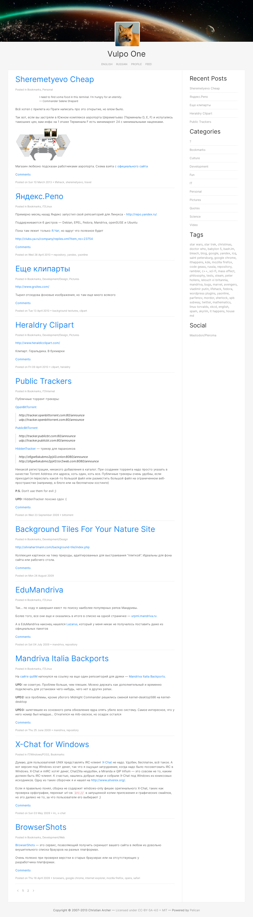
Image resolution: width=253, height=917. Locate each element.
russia (211, 266)
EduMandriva (39, 589)
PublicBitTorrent (26, 428)
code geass (198, 266)
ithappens (196, 262)
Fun (192, 175)
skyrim (203, 311)
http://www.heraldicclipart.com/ (37, 343)
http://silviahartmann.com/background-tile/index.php (52, 547)
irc (54, 813)
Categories (205, 131)
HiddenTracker (25, 448)
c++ (205, 271)
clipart (83, 310)
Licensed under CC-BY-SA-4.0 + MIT (141, 910)
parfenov (196, 298)
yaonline (83, 254)
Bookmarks (34, 89)
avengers (230, 284)
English (106, 64)
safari (136, 878)
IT (191, 183)
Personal (47, 89)
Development (199, 166)
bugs (207, 284)
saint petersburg (201, 258)
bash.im (228, 249)
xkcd (213, 307)
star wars (196, 244)
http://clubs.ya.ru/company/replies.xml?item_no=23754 (54, 239)
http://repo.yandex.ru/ (141, 214)
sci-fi (212, 271)
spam (193, 311)
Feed (148, 64)
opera (128, 878)
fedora (227, 289)
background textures (65, 310)
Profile (136, 64)
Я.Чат (55, 230)
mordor (209, 298)
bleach (194, 253)
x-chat (62, 813)
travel (87, 182)
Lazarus (71, 624)
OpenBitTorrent (25, 407)
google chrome (75, 878)
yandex (71, 254)
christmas (224, 244)
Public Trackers (43, 381)
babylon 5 (215, 249)
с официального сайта (131, 166)
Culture (195, 158)
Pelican (195, 910)
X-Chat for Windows (52, 744)
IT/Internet (48, 391)
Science (195, 216)
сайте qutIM (28, 676)
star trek (210, 244)
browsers (58, 878)
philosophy (197, 275)
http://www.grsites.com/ (32, 286)
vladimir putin (199, 289)
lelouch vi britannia (214, 280)
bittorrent (67, 514)
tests (210, 275)
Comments (23, 174)
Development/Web (53, 837)
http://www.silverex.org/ (108, 780)
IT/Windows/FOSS (38, 754)
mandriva (58, 644)
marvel (217, 284)
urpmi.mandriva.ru (144, 616)
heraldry (65, 366)
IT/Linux (47, 206)
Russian (121, 64)
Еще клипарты (42, 268)
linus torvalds (199, 307)
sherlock (222, 298)
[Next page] (33, 891)
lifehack (59, 182)
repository (60, 254)
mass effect (226, 271)
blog (204, 253)
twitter (206, 302)
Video (194, 225)
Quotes (195, 208)
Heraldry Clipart (44, 324)
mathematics (222, 302)
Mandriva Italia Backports (62, 658)
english (223, 307)
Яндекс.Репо (39, 196)
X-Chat (107, 762)
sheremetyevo (74, 182)
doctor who (198, 249)
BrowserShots (40, 827)
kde (207, 262)
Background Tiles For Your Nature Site (85, 529)
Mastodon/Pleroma (203, 335)
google (213, 253)
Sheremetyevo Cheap (54, 79)
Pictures (74, 278)
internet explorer (95, 878)
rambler (195, 271)
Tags (196, 234)
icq (234, 253)
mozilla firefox (114, 878)
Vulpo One (126, 53)
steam (219, 275)
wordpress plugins (202, 293)
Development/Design (55, 278)
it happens (217, 311)
